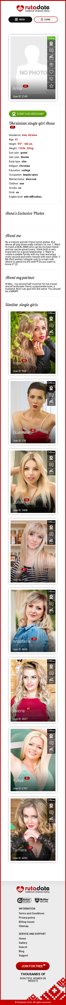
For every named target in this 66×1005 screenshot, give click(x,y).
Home (22, 938)
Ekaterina (21, 432)
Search (23, 947)
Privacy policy (27, 917)
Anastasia (21, 641)
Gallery (23, 942)
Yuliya (18, 780)
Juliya (18, 502)
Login (47, 19)
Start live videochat (30, 114)
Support (23, 955)
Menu (22, 19)
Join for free (32, 966)
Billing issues (26, 921)
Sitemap (23, 926)
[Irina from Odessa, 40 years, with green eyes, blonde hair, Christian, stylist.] (33, 342)
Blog (21, 951)
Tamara (20, 850)
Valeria (19, 710)
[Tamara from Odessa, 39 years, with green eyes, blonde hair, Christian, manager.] (33, 829)
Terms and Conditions (31, 913)
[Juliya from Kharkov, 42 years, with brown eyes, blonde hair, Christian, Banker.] (33, 482)
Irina (17, 363)
